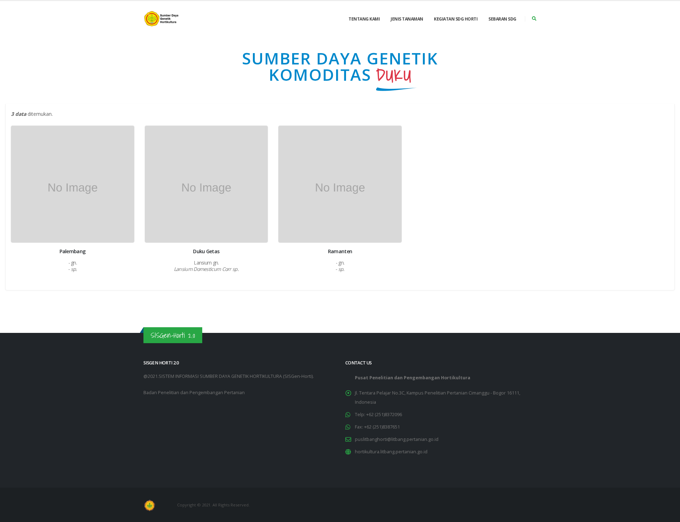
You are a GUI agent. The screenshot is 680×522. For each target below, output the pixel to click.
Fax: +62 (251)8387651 (377, 427)
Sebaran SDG (502, 19)
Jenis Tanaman (407, 19)
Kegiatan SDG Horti (455, 19)
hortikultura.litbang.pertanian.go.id (391, 452)
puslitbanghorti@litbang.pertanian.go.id (396, 439)
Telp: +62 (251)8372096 (378, 415)
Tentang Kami (364, 19)
